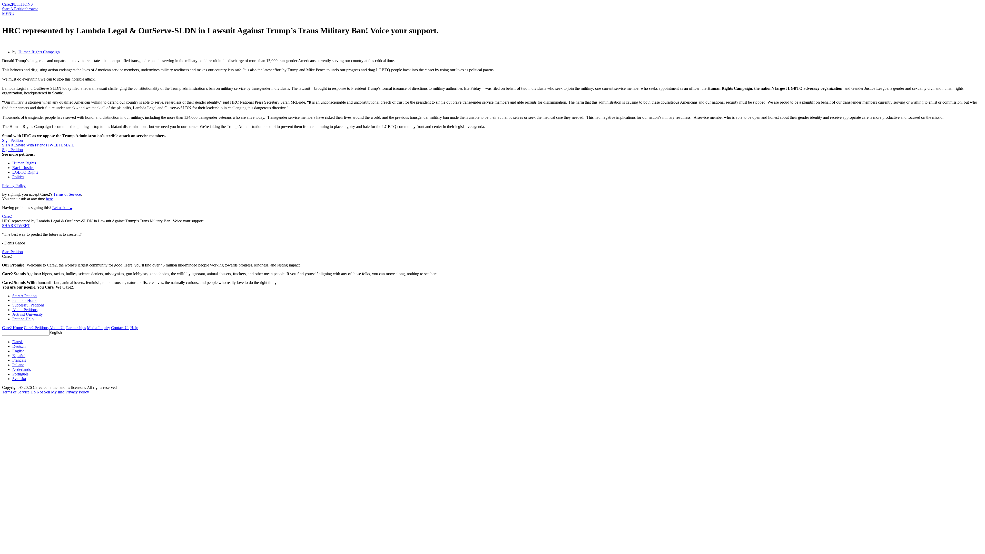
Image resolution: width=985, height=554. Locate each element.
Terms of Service (67, 194)
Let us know (62, 207)
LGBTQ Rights (25, 172)
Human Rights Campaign (39, 52)
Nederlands (21, 369)
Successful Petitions (28, 305)
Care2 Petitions (36, 327)
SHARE (9, 225)
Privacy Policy (14, 185)
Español (18, 355)
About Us (57, 327)
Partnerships (76, 327)
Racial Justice (23, 167)
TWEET (54, 145)
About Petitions (24, 310)
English (56, 332)
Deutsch (19, 346)
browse (32, 9)
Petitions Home (24, 300)
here (49, 199)
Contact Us (120, 327)
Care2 (7, 4)
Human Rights (24, 163)
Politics (18, 177)
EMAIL (67, 145)
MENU (8, 13)
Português (20, 374)
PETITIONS (22, 4)
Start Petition (12, 252)
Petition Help (23, 319)
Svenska (19, 379)
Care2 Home (12, 327)
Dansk (17, 342)
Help (134, 327)
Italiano (18, 365)
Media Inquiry (98, 327)
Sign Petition (12, 140)
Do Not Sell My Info (47, 392)
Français (19, 360)
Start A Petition (14, 9)
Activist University (27, 314)
